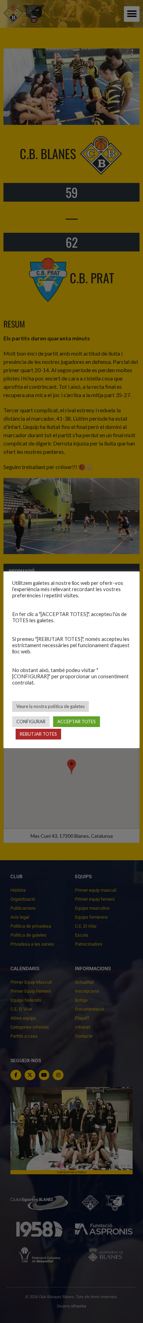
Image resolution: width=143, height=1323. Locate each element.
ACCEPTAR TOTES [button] (76, 721)
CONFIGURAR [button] (30, 721)
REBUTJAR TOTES (38, 734)
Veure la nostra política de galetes (50, 706)
